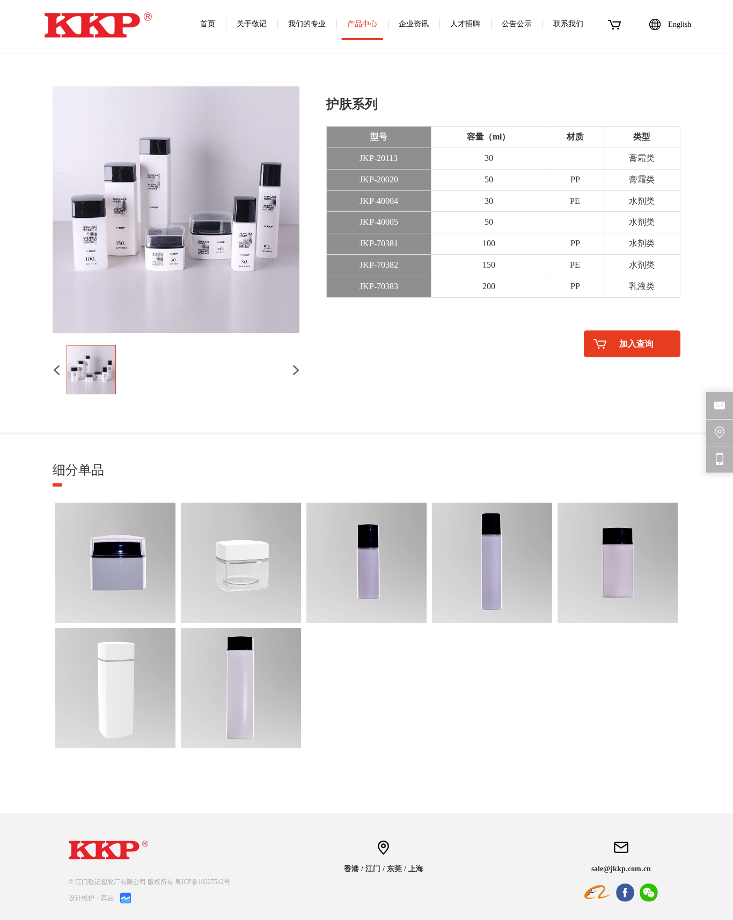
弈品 (107, 898)
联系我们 (568, 24)
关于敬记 (252, 24)
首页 (207, 24)
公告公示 (517, 24)
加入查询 (636, 343)
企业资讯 (414, 24)
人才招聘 (465, 24)
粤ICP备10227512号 (202, 882)
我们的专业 (307, 24)
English (679, 24)
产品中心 (362, 24)
